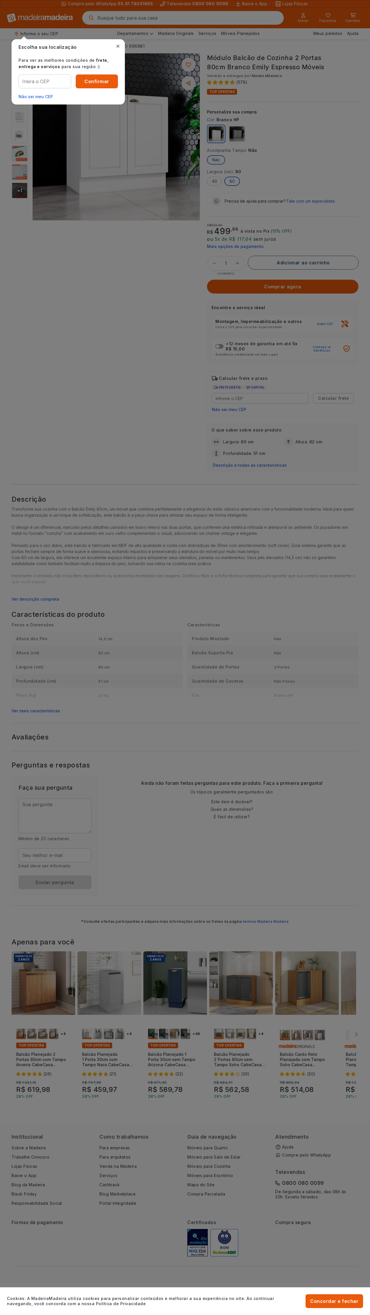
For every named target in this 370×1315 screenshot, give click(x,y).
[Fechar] (117, 46)
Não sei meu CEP (35, 96)
